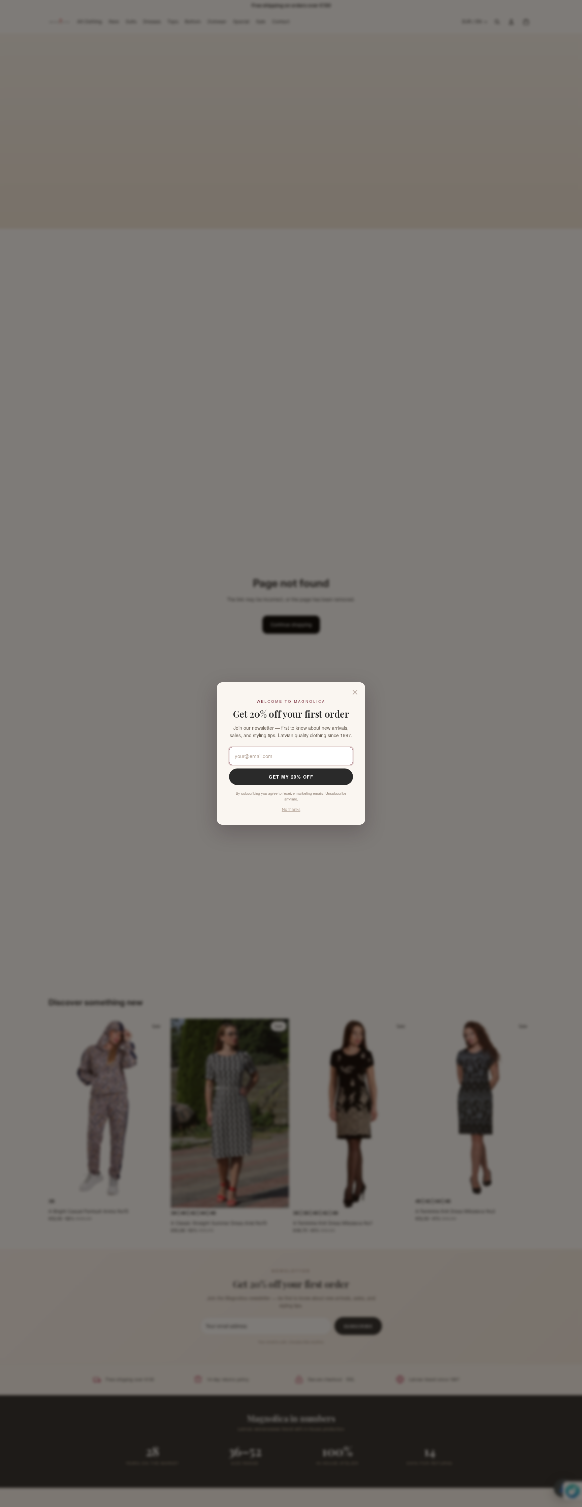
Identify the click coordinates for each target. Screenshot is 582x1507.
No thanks (291, 809)
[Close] (355, 692)
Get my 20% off (291, 777)
